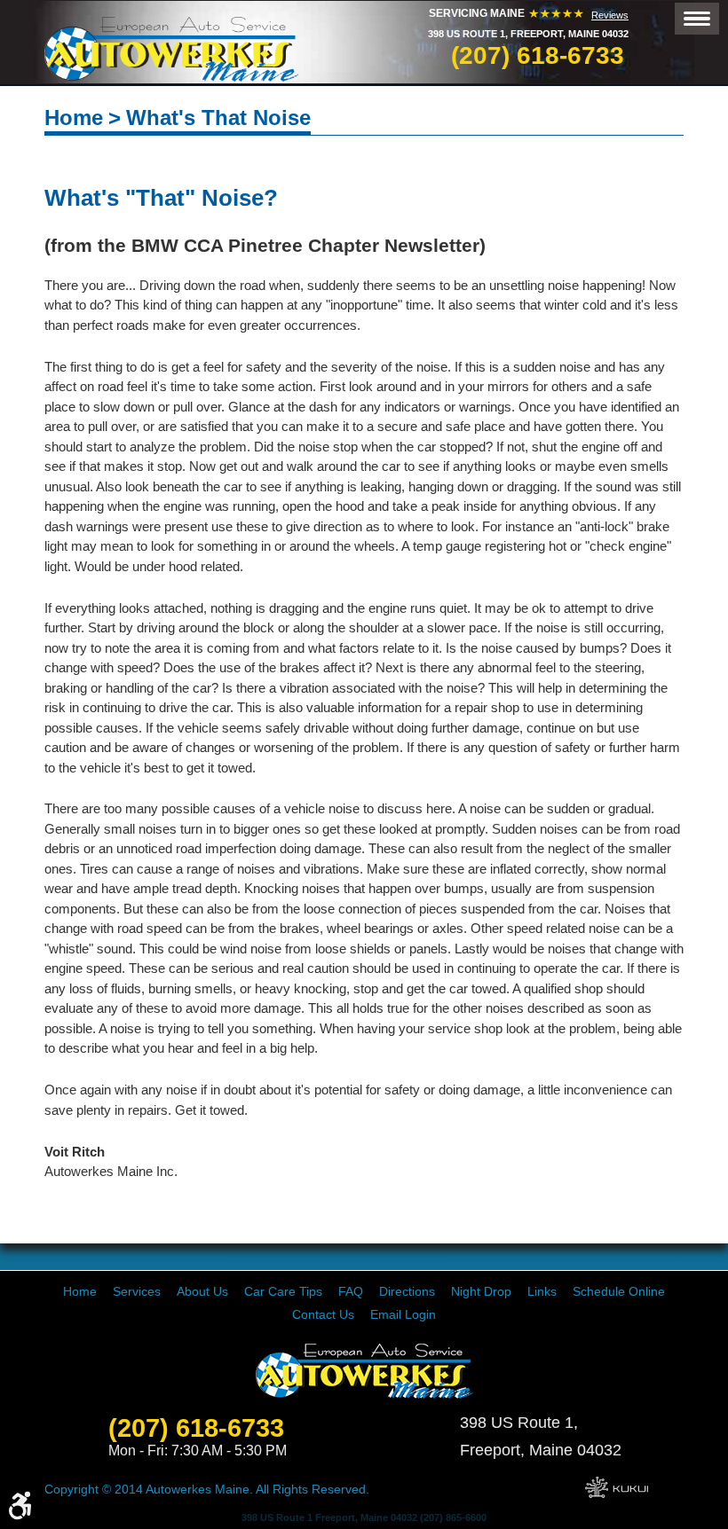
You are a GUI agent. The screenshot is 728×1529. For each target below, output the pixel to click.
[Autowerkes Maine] (171, 49)
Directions (407, 1291)
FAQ (350, 1291)
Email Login (403, 1314)
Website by (616, 1487)
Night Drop (481, 1291)
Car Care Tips (283, 1291)
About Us (202, 1291)
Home (73, 117)
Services (137, 1291)
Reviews (610, 15)
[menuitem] (80, 1291)
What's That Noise (218, 117)
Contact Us (323, 1314)
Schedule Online (619, 1291)
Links (542, 1291)
